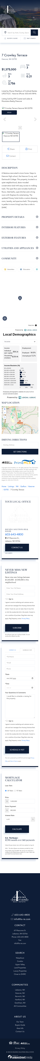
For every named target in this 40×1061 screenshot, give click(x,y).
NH (17, 486)
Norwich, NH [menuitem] (20, 996)
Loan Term (8, 786)
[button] (34, 32)
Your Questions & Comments (15, 692)
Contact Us (17, 547)
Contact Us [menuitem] (20, 1031)
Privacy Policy (25, 618)
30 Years (10, 791)
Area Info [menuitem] (20, 1028)
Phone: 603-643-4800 (20, 937)
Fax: (20, 940)
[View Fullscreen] (4, 417)
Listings (11, 486)
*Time (7, 684)
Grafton (23, 486)
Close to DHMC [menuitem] (20, 974)
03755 (6, 489)
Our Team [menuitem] (20, 1022)
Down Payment (10, 806)
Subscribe (17, 628)
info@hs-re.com (21, 919)
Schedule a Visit (27, 650)
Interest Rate (9, 815)
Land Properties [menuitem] (20, 967)
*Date (7, 674)
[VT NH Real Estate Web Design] (20, 1057)
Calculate (17, 829)
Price (7, 797)
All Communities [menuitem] (20, 1006)
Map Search (31, 38)
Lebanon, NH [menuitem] (20, 990)
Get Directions (20, 451)
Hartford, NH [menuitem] (20, 999)
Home (4, 486)
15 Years (19, 791)
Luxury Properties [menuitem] (20, 971)
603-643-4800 (14, 534)
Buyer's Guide (12, 38)
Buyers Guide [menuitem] (20, 1025)
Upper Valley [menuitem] (20, 964)
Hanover (31, 486)
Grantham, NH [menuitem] (20, 1003)
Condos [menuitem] (20, 961)
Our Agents (8, 553)
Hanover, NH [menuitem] (20, 993)
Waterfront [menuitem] (20, 958)
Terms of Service (14, 761)
